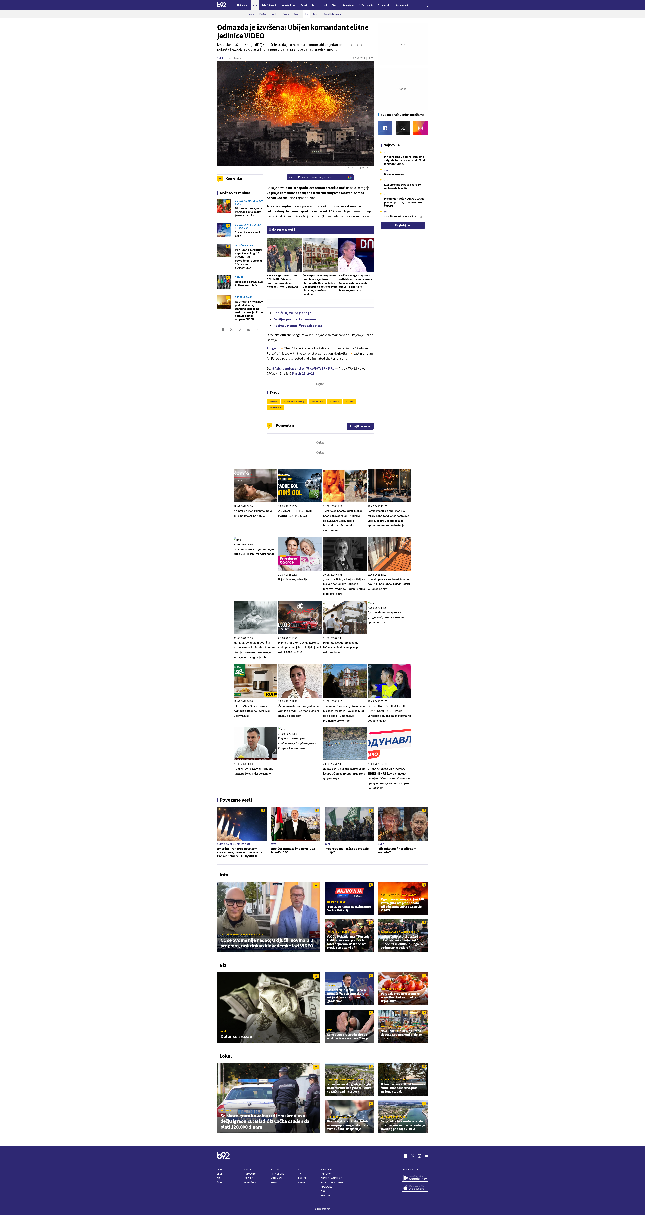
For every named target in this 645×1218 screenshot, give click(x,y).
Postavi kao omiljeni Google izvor (310, 177)
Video (301, 1169)
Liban (350, 401)
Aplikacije (326, 1186)
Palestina (318, 401)
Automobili (277, 1178)
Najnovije (242, 5)
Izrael (274, 401)
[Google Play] (415, 1178)
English (302, 1178)
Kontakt (325, 1195)
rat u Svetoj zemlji (295, 401)
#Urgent (273, 348)
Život (220, 1182)
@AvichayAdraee (284, 368)
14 (228, 246)
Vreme (301, 1182)
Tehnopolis (277, 1173)
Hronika (225, 1110)
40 (228, 277)
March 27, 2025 (303, 373)
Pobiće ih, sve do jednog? (292, 313)
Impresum (326, 1173)
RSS (323, 1191)
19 (424, 1012)
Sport (220, 1173)
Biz (218, 1178)
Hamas (335, 401)
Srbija (239, 277)
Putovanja (250, 1173)
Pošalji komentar (360, 426)
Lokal (274, 1182)
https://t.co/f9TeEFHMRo (315, 368)
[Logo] (221, 5)
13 (424, 1066)
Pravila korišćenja (331, 1178)
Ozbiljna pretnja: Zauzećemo (294, 319)
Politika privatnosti (332, 1182)
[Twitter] (403, 128)
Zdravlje (249, 1169)
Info (219, 1169)
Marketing (327, 1169)
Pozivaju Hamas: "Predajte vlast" (298, 325)
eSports (275, 1169)
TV (299, 1173)
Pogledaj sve (402, 225)
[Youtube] (426, 1156)
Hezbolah (276, 407)
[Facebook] (385, 128)
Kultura (248, 1178)
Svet (220, 58)
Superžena (250, 1182)
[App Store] (415, 1188)
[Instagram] (420, 128)
